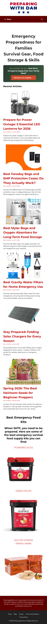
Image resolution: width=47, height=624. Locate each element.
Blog (15, 614)
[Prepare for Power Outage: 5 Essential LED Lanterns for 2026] (23, 115)
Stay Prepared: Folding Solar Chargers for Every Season (22, 336)
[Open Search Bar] (42, 19)
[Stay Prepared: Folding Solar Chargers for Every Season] (23, 327)
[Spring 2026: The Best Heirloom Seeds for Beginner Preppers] (23, 383)
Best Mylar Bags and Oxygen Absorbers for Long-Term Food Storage (22, 232)
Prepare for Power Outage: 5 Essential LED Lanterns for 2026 (21, 124)
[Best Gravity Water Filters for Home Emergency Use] (23, 277)
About (10, 614)
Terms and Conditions (32, 614)
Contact (21, 614)
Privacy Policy (23, 617)
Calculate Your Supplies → (23, 78)
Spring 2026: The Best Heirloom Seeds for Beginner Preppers (20, 393)
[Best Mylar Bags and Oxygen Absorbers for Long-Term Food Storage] (23, 223)
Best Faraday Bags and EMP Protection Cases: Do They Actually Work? (23, 178)
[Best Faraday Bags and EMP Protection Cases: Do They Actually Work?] (23, 169)
